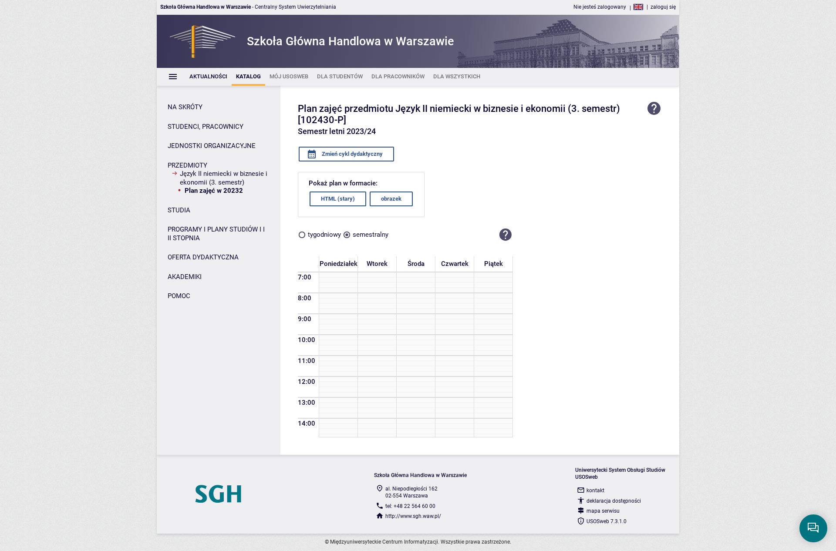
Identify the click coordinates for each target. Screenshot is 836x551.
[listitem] (208, 77)
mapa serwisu (603, 511)
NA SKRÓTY (185, 107)
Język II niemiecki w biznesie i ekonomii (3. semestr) (223, 178)
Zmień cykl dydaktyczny (351, 154)
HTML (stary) (338, 198)
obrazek (391, 198)
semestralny (370, 235)
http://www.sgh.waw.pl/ (413, 516)
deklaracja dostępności (614, 501)
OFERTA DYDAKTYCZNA (203, 257)
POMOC (179, 296)
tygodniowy (324, 235)
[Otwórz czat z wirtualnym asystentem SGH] (813, 528)
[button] (505, 235)
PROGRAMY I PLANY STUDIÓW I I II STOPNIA (216, 233)
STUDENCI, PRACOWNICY (205, 127)
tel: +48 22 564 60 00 (410, 506)
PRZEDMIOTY (187, 165)
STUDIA (179, 210)
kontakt (595, 490)
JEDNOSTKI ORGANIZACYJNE (212, 146)
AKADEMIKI (185, 277)
